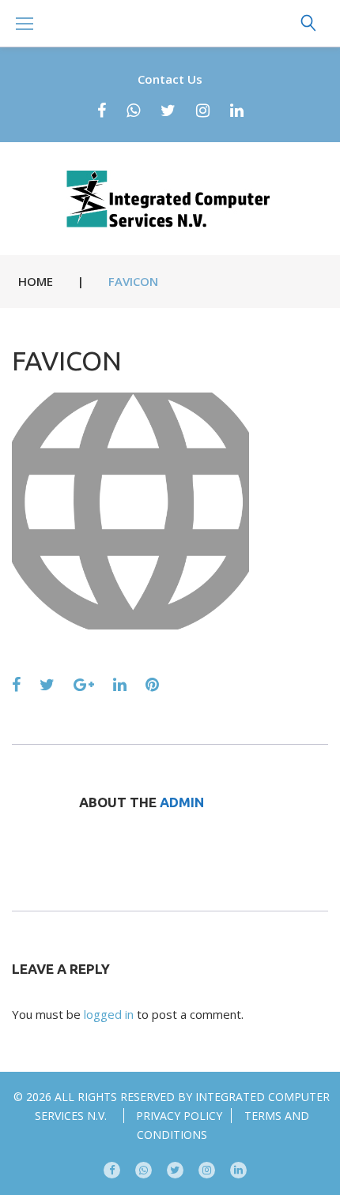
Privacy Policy (179, 1115)
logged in (109, 1014)
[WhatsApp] (133, 110)
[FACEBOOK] (112, 1170)
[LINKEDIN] (238, 1170)
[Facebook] (101, 110)
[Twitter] (168, 110)
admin (182, 802)
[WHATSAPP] (143, 1170)
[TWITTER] (175, 1170)
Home (35, 281)
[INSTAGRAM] (206, 1170)
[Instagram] (203, 110)
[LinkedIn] (237, 110)
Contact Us (170, 79)
